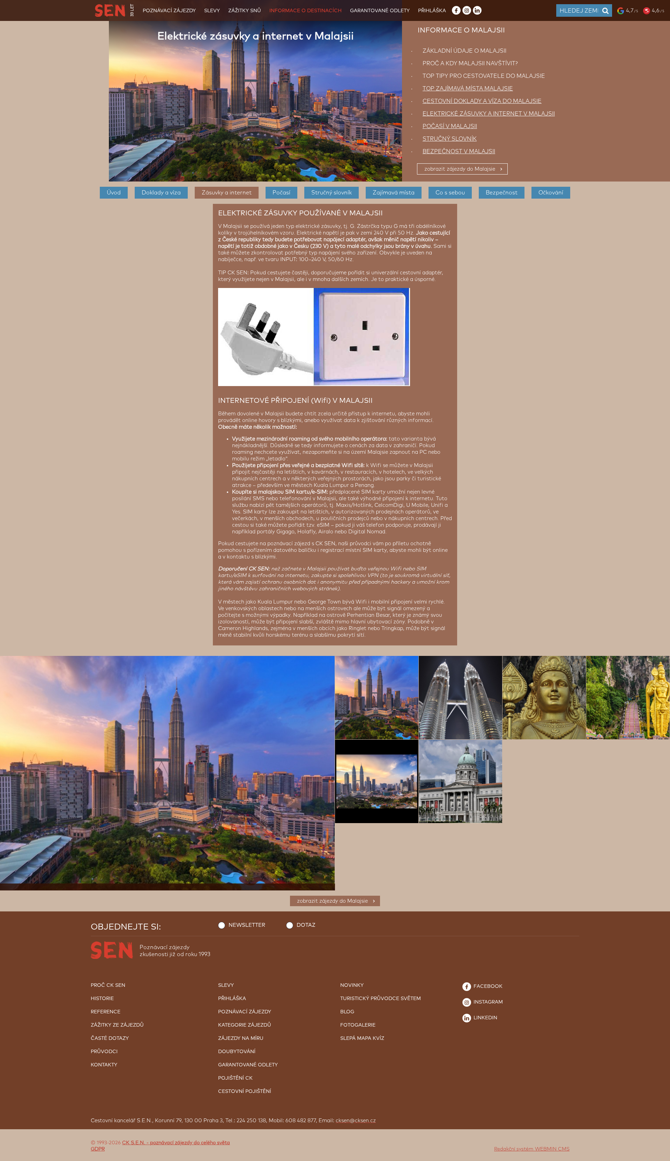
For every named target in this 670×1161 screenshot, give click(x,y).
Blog (347, 1012)
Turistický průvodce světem (380, 998)
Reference (105, 1012)
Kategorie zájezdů (244, 1025)
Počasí (281, 192)
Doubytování (236, 1051)
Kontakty (104, 1065)
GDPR (98, 1149)
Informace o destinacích (305, 10)
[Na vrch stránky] (658, 1154)
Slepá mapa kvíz (362, 1038)
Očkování (550, 192)
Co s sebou (450, 192)
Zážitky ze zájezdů (117, 1025)
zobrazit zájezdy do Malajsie (459, 169)
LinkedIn (484, 1017)
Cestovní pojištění (244, 1091)
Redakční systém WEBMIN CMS (532, 1149)
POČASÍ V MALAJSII (450, 126)
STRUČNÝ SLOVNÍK (450, 139)
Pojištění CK (235, 1078)
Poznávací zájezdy (169, 10)
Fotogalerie (357, 1025)
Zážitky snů (244, 10)
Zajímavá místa (394, 192)
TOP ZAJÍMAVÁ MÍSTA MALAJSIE (468, 88)
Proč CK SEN (108, 985)
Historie (102, 998)
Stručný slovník (331, 192)
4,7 (632, 10)
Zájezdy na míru (240, 1038)
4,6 (658, 10)
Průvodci (104, 1051)
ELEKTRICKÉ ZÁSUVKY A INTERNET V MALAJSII (489, 114)
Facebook (487, 986)
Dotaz (306, 925)
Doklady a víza (161, 192)
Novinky (352, 985)
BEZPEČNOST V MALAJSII (459, 151)
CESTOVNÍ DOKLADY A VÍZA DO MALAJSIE (482, 101)
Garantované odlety (380, 10)
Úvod (114, 192)
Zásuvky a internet (227, 192)
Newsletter (247, 925)
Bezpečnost (502, 192)
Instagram (487, 1002)
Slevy (212, 10)
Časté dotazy (110, 1038)
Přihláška (432, 10)
